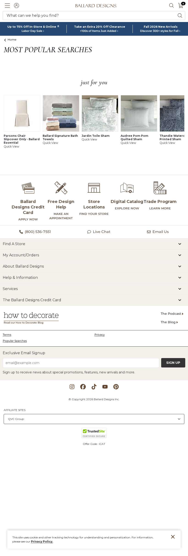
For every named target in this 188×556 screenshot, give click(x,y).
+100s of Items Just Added (98, 31)
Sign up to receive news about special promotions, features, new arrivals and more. (69, 372)
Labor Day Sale (32, 31)
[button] (7, 5)
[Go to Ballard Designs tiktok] (94, 386)
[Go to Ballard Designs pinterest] (116, 386)
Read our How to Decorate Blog (23, 322)
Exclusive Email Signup (24, 353)
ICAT (102, 444)
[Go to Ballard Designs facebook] (83, 386)
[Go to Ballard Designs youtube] (105, 386)
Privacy (99, 334)
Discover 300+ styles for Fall (159, 31)
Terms (7, 334)
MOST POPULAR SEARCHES (48, 50)
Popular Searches (15, 340)
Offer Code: (90, 444)
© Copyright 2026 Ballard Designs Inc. (94, 399)
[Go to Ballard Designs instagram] (72, 386)
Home (12, 39)
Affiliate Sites (14, 410)
